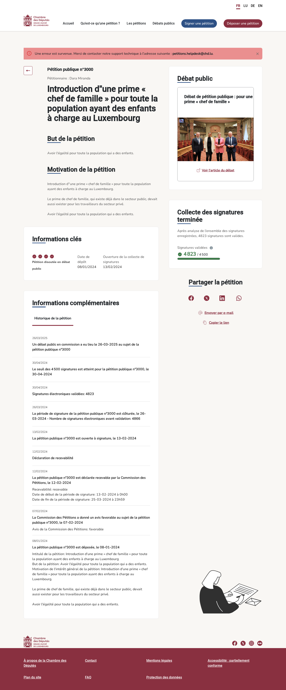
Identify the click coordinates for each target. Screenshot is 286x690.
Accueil (68, 23)
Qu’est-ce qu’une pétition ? (100, 23)
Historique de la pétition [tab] (52, 318)
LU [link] (245, 6)
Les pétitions (136, 23)
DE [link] (253, 6)
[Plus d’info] (211, 247)
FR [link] (238, 6)
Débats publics (164, 23)
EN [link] (260, 6)
